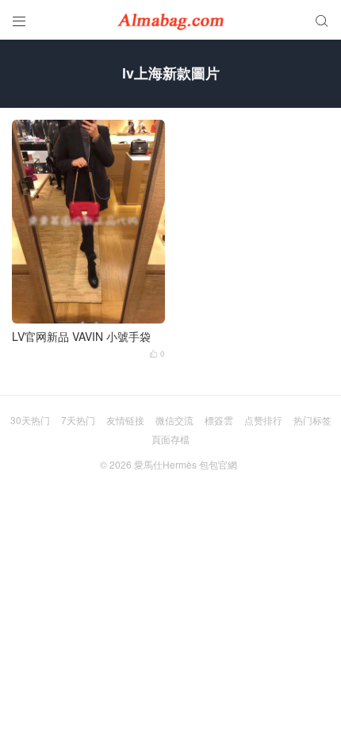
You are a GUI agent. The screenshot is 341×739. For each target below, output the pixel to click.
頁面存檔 (170, 439)
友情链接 (125, 420)
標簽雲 (219, 420)
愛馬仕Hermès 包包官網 (185, 464)
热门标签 (312, 420)
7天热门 (78, 420)
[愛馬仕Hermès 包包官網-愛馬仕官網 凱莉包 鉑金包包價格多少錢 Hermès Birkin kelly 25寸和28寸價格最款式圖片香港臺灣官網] (170, 20)
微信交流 (174, 420)
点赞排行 (263, 420)
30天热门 (30, 420)
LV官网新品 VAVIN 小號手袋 (81, 336)
